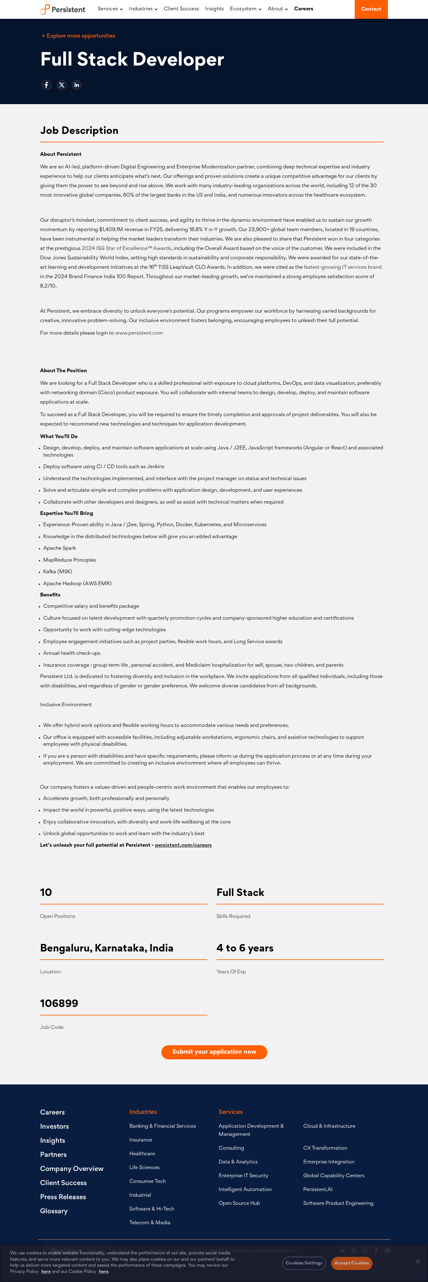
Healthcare (142, 1154)
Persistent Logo (65, 9)
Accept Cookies (352, 1263)
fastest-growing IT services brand (343, 267)
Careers (303, 9)
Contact (371, 9)
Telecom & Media (149, 1223)
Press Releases (63, 1198)
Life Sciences (144, 1168)
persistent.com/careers (183, 845)
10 (46, 893)
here (46, 1271)
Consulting (231, 1148)
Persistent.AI (318, 1190)
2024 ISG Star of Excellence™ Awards (126, 248)
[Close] (418, 1262)
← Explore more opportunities (78, 36)
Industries (141, 9)
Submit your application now (214, 1052)
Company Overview (72, 1169)
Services (108, 9)
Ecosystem (243, 9)
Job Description (79, 131)
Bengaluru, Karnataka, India (107, 949)
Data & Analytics (238, 1162)
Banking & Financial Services (162, 1126)
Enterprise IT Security (244, 1176)
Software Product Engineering (338, 1203)
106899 (59, 1004)
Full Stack (240, 893)
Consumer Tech (147, 1181)
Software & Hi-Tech (151, 1209)
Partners (53, 1155)
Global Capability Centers (333, 1176)
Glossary (54, 1212)
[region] (214, 1263)
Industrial (140, 1195)
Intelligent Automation (245, 1190)
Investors (54, 1127)
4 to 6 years (245, 949)
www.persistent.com (139, 333)
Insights (214, 9)
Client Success (181, 9)
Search (343, 9)
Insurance (140, 1140)
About (275, 9)
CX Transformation (325, 1148)
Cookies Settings (304, 1263)
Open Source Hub (239, 1203)
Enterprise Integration (328, 1162)
